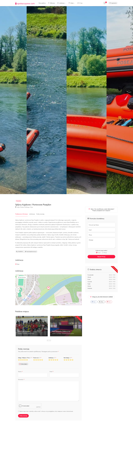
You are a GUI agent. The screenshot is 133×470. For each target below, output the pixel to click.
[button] (18, 288)
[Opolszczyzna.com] (25, 3)
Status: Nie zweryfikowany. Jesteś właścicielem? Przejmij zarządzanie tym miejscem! (102, 209)
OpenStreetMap (73, 303)
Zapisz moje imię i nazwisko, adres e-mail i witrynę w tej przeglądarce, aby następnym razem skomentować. (46, 411)
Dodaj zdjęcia (24, 364)
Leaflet (67, 303)
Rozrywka (18, 201)
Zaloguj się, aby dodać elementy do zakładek (102, 297)
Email (52, 372)
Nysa (18, 264)
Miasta (72, 3)
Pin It (109, 302)
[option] (87, 100)
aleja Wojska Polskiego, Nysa (25, 207)
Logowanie (114, 3)
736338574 (20, 251)
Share (94, 302)
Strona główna (42, 3)
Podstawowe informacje (21, 214)
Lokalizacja (61, 3)
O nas (80, 3)
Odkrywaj (52, 3)
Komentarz (21, 379)
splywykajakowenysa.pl (31, 251)
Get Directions (23, 277)
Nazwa (20, 372)
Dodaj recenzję (40, 214)
